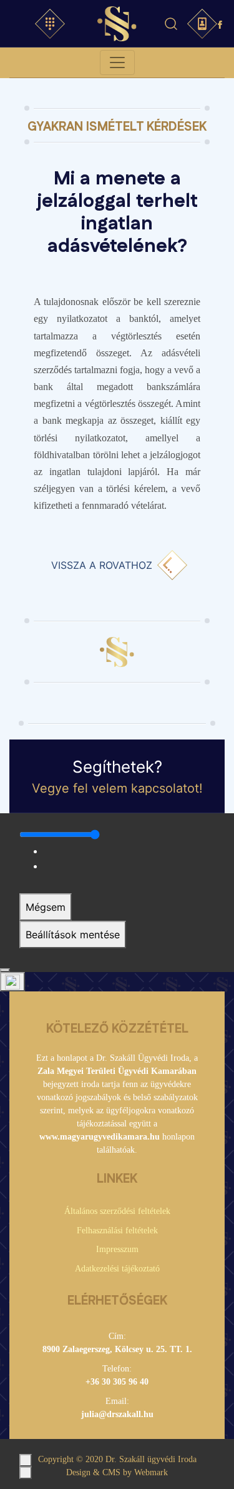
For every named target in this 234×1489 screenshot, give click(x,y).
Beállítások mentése (73, 934)
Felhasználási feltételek (117, 1230)
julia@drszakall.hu (117, 1414)
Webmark (151, 1472)
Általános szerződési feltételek (117, 1211)
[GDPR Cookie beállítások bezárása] (5, 970)
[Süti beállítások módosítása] (12, 982)
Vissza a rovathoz (101, 565)
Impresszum (117, 1249)
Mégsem (46, 907)
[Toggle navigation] (117, 62)
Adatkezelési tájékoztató (117, 1268)
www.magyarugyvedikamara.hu (99, 1136)
